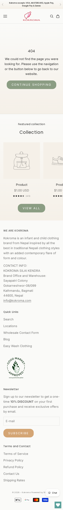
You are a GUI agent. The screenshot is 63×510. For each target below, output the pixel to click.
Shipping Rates (14, 480)
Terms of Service (15, 454)
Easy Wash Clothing (17, 346)
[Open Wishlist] (58, 505)
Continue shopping (31, 84)
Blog (6, 339)
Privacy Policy (13, 460)
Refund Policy (13, 467)
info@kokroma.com (17, 300)
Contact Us (11, 473)
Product (21, 184)
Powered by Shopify (41, 492)
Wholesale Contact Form (21, 332)
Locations (10, 326)
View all (31, 208)
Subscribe (18, 433)
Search (8, 319)
